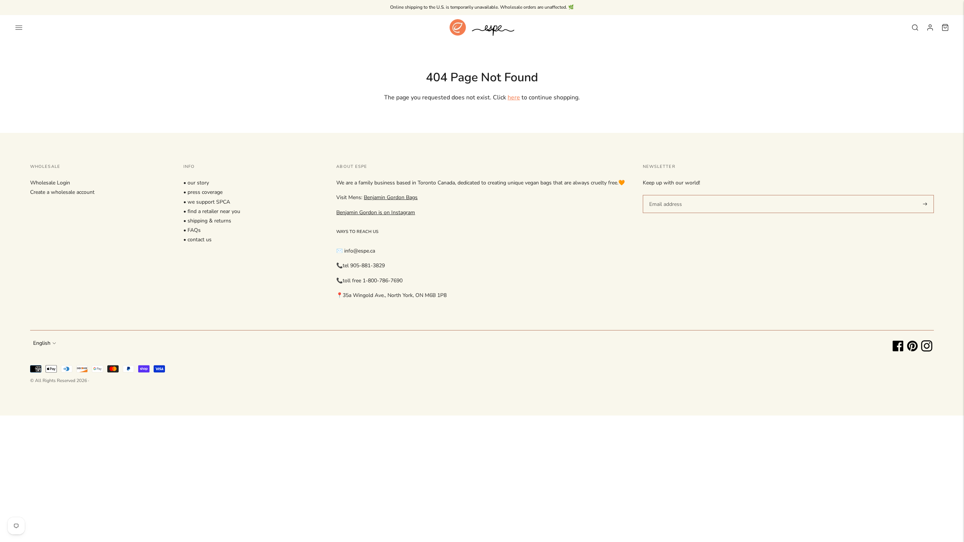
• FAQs (192, 230)
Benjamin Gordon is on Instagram (375, 212)
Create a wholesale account (62, 192)
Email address (664, 195)
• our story (196, 182)
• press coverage (203, 192)
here (514, 97)
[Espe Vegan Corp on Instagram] (926, 349)
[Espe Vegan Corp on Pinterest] (912, 349)
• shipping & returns (207, 220)
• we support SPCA (206, 202)
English (41, 343)
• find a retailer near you (211, 211)
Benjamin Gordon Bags (391, 197)
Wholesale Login (50, 182)
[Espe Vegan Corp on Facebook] (898, 349)
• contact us (197, 239)
